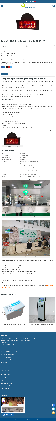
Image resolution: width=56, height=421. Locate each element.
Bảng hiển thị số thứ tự (8, 62)
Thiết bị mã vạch (5, 367)
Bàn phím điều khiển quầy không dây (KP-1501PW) (14, 265)
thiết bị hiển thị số (18, 62)
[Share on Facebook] (2, 67)
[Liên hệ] (53, 412)
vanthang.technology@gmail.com (10, 346)
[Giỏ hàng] (53, 6)
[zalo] (53, 405)
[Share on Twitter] (4, 67)
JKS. (41, 419)
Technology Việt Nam (35, 285)
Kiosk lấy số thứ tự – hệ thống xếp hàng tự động (42, 324)
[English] (33, 1)
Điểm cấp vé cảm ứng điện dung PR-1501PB (14, 324)
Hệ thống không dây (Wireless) (26, 59)
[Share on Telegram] (11, 67)
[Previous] (2, 312)
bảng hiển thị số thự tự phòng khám (31, 62)
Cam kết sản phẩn (5, 388)
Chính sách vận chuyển (6, 383)
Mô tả (4, 74)
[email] (53, 408)
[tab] (4, 74)
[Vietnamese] (35, 1)
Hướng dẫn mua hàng (6, 377)
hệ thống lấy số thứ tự (17, 63)
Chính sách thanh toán (6, 385)
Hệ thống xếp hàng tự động (12, 59)
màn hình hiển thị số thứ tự (45, 62)
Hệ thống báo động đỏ (6, 359)
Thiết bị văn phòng (5, 370)
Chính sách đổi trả (5, 380)
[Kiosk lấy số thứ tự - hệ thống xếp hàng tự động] (42, 310)
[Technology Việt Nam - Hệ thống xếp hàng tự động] (28, 6)
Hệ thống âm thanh (5, 365)
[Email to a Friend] (7, 67)
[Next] (53, 312)
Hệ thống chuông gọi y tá (6, 357)
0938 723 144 (28, 1)
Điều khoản (3, 391)
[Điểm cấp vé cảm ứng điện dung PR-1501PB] (14, 310)
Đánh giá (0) (13, 74)
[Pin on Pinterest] (9, 67)
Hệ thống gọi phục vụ (6, 362)
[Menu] (2, 6)
